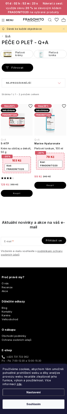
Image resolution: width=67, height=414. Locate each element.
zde (19, 384)
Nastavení (33, 392)
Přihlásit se (54, 240)
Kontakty (7, 311)
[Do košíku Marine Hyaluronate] (50, 185)
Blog (4, 307)
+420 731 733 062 (18, 356)
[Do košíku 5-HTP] (17, 193)
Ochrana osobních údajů (16, 339)
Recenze (7, 287)
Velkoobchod (10, 319)
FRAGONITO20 (15, 167)
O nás (5, 283)
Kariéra (6, 315)
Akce (5, 291)
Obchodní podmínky (14, 335)
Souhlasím (33, 404)
